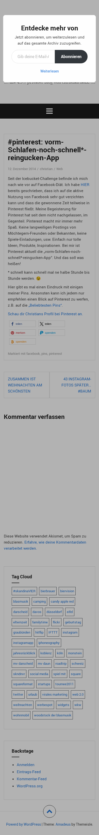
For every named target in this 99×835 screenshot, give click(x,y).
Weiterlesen (49, 71)
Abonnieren (71, 56)
